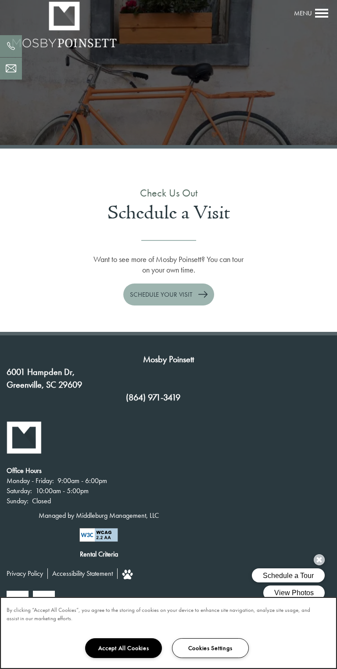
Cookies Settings (210, 648)
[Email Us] (11, 69)
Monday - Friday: (30, 480)
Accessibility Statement (82, 573)
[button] (168, 294)
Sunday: (18, 500)
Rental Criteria (99, 554)
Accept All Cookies (123, 648)
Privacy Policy (25, 573)
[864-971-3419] (11, 46)
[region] (168, 633)
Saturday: (19, 490)
